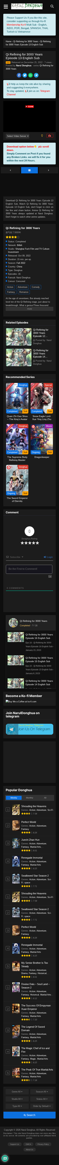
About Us (29, 1150)
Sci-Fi (50, 810)
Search (30, 1115)
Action (10, 287)
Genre (16, 1091)
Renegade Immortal (31, 857)
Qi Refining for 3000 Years (33, 621)
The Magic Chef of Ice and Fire (35, 1050)
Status (41, 1099)
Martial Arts (35, 847)
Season (41, 1091)
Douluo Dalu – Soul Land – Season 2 (35, 986)
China (19, 266)
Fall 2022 (21, 263)
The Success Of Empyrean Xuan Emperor (36, 1007)
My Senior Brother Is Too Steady (34, 964)
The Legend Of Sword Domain (33, 1028)
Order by (41, 1106)
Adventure (22, 287)
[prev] (10, 170)
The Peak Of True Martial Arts (37, 1069)
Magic (33, 1059)
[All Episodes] (29, 170)
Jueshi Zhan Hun (30, 839)
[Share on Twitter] (25, 75)
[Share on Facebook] (19, 75)
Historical (42, 973)
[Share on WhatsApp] (30, 75)
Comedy (36, 287)
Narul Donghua (23, 65)
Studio (16, 1099)
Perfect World (28, 822)
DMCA (28, 1144)
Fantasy (11, 292)
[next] (48, 170)
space (27, 882)
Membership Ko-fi (16, 24)
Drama (24, 973)
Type (16, 1106)
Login (49, 557)
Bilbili (19, 245)
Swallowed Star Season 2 (35, 875)
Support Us (14, 1144)
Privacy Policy (43, 1144)
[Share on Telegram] (36, 75)
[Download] (49, 136)
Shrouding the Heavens (33, 806)
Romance (23, 292)
